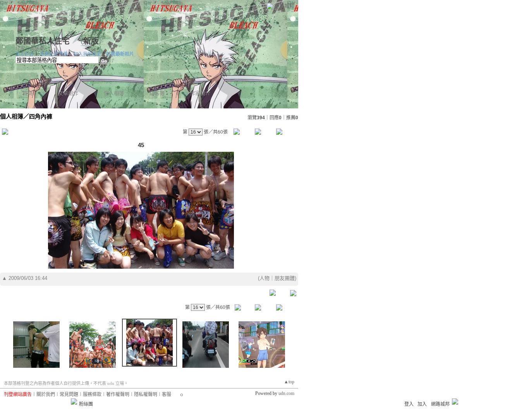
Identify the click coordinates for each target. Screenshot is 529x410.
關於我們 (45, 394)
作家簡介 (200, 93)
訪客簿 (157, 93)
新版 (91, 41)
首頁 (27, 93)
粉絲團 (86, 404)
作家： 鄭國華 (30, 48)
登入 (409, 404)
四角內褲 (40, 116)
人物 (264, 278)
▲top (289, 381)
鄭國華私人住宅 (43, 41)
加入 (422, 404)
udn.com (286, 393)
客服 (166, 394)
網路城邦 (284, 6)
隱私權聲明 (145, 394)
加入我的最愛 (87, 54)
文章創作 (68, 93)
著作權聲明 (117, 394)
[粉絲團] (74, 401)
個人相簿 (114, 93)
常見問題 (69, 394)
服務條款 (92, 394)
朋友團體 (285, 278)
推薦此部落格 (54, 54)
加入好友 (24, 54)
